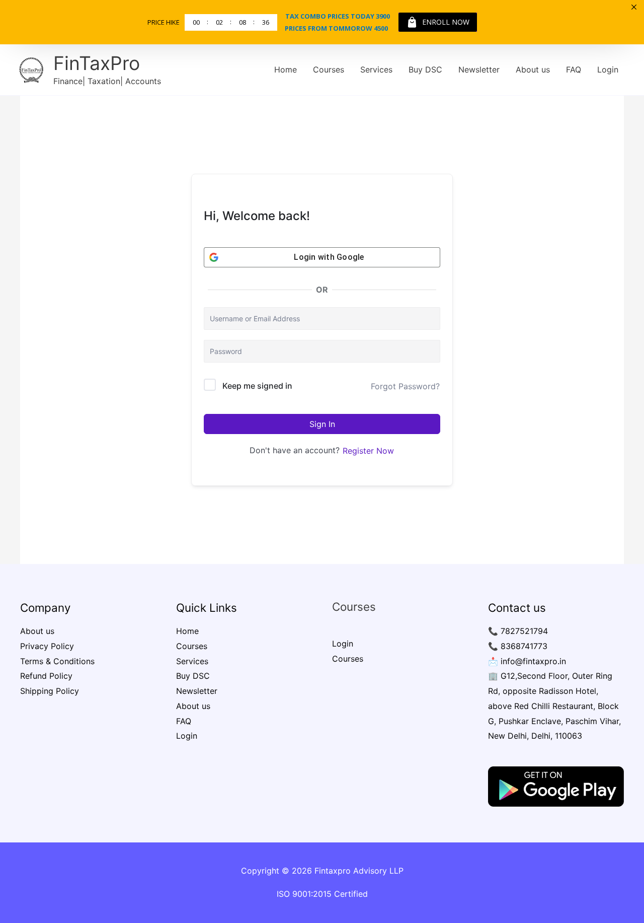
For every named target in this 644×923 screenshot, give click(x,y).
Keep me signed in (257, 386)
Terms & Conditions (57, 661)
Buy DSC (425, 69)
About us (533, 69)
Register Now (368, 451)
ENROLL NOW (445, 22)
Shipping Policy (49, 691)
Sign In (322, 424)
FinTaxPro (96, 63)
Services (376, 69)
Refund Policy (46, 676)
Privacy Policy (47, 646)
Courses (328, 69)
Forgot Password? (405, 386)
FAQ (573, 69)
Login (607, 69)
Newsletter (479, 69)
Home (285, 69)
